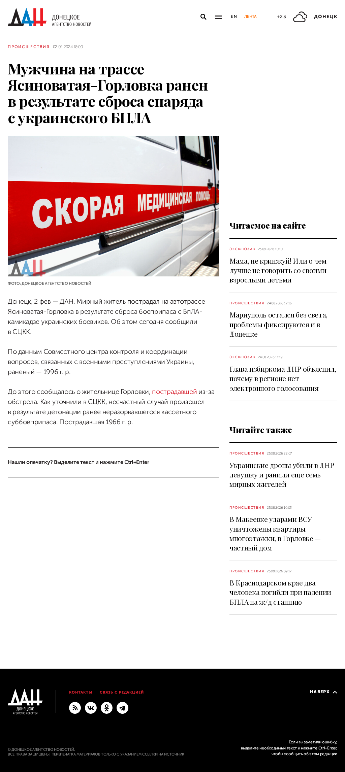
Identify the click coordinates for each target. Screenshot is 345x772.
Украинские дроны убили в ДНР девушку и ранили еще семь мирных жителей (281, 474)
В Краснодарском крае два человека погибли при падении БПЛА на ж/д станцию (280, 592)
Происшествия (29, 46)
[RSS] (75, 707)
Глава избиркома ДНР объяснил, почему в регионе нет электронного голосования (282, 378)
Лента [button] (250, 16)
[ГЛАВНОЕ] (122, 707)
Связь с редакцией (122, 692)
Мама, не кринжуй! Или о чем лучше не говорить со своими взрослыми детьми (277, 270)
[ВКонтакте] (91, 707)
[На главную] (49, 17)
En (234, 16)
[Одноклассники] (107, 707)
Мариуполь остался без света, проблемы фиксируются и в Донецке (278, 324)
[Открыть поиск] (203, 16)
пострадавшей (174, 392)
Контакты (80, 692)
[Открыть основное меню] (218, 16)
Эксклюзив (242, 249)
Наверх (320, 691)
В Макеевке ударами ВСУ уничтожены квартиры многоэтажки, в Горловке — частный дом (275, 533)
